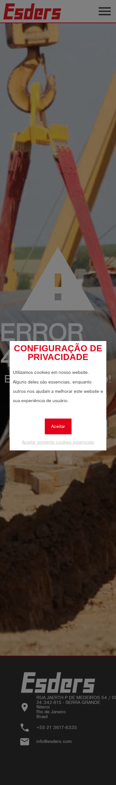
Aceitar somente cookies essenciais (58, 442)
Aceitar (58, 426)
